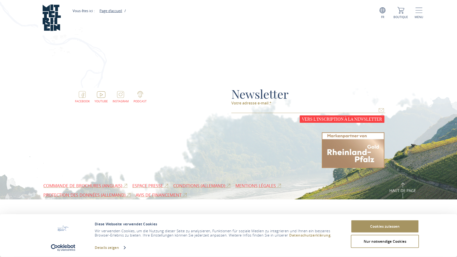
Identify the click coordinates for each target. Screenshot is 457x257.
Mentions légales (256, 185)
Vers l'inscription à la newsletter (342, 119)
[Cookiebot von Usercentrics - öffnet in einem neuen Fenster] (63, 247)
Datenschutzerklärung (309, 235)
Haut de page (402, 190)
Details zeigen (107, 247)
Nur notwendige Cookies (385, 241)
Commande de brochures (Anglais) (83, 185)
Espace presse (148, 185)
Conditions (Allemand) (199, 185)
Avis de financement (159, 195)
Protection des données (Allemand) (85, 195)
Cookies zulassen (385, 226)
